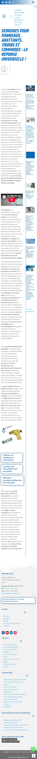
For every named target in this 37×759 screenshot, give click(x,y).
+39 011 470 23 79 (11, 588)
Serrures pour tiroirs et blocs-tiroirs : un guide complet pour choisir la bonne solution (30, 223)
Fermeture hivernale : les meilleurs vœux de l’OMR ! (30, 195)
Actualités (18, 23)
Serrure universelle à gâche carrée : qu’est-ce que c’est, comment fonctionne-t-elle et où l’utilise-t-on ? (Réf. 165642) (30, 134)
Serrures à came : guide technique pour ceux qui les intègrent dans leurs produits (30, 168)
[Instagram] (13, 2)
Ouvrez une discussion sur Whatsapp (10, 469)
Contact (17, 25)
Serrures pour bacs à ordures (13, 697)
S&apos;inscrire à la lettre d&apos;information (13, 600)
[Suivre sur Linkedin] (11, 632)
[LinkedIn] (2, 2)
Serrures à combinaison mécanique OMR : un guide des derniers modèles (30, 252)
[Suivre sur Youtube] (7, 632)
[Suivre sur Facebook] (3, 632)
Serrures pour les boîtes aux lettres (15, 694)
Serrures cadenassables (10, 647)
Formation (6, 618)
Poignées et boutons (10, 664)
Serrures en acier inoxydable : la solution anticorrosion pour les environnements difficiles (30, 101)
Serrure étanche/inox (10, 644)
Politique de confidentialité (12, 720)
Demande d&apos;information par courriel (12, 480)
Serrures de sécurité (10, 687)
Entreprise (18, 20)
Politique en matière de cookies (10, 741)
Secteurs (18, 15)
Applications (19, 13)
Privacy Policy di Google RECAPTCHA (16, 730)
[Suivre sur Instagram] (15, 632)
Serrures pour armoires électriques (15, 679)
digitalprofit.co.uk (22, 757)
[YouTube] (6, 2)
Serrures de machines (11, 699)
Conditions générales (11, 722)
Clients (17, 18)
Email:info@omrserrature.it (10, 593)
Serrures (18, 10)
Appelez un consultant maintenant (8, 457)
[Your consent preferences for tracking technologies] (33, 755)
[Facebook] (9, 2)
